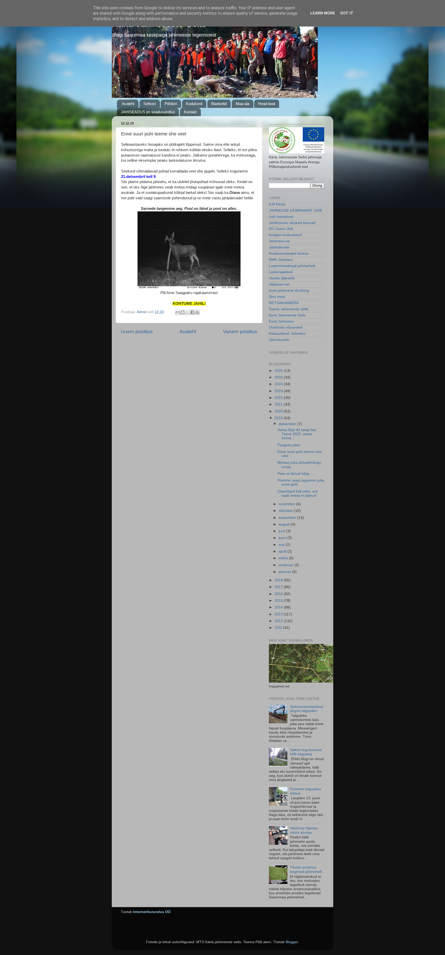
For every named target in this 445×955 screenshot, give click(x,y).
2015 (279, 601)
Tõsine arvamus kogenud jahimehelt (306, 869)
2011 (279, 628)
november (287, 504)
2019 (279, 418)
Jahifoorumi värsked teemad (292, 223)
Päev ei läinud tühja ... (296, 474)
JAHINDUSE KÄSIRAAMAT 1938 (295, 210)
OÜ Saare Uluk (281, 229)
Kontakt (190, 112)
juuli (282, 531)
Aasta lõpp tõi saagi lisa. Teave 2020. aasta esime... (297, 434)
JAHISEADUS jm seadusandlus (148, 112)
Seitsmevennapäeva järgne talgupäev (306, 709)
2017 (279, 587)
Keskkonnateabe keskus (289, 253)
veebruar (286, 565)
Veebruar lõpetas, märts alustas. (304, 830)
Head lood (266, 103)
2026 (279, 371)
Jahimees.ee (279, 241)
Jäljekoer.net (279, 284)
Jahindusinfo (279, 340)
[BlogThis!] (182, 312)
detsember (288, 424)
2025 (279, 377)
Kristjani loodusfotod (285, 235)
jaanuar (285, 572)
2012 (279, 621)
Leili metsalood (281, 217)
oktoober (286, 511)
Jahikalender (279, 247)
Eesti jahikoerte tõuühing (289, 290)
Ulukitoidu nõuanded (285, 327)
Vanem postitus (240, 331)
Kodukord (194, 103)
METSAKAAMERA (283, 303)
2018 (279, 580)
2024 (279, 384)
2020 (279, 411)
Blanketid (219, 103)
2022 (279, 398)
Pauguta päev (289, 445)
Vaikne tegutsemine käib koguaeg (306, 752)
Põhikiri (171, 103)
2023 (279, 391)
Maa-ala (242, 103)
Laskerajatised (281, 272)
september (288, 518)
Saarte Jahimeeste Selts (289, 309)
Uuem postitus (137, 331)
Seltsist (149, 103)
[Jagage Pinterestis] (197, 312)
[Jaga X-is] (187, 312)
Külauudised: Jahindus (287, 333)
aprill (283, 551)
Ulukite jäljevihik (282, 278)
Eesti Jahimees (281, 321)
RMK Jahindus (281, 260)
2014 (279, 607)
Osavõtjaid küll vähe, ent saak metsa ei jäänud (298, 493)
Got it (346, 13)
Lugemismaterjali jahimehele (292, 266)
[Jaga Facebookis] (192, 312)
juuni (283, 538)
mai (282, 545)
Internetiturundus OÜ (151, 912)
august (285, 524)
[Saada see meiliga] (177, 312)
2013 (279, 614)
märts (284, 558)
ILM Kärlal (277, 204)
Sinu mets (277, 297)
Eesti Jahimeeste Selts (287, 315)
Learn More (322, 13)
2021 (279, 404)
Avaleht (128, 103)
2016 (279, 594)
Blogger (292, 942)
